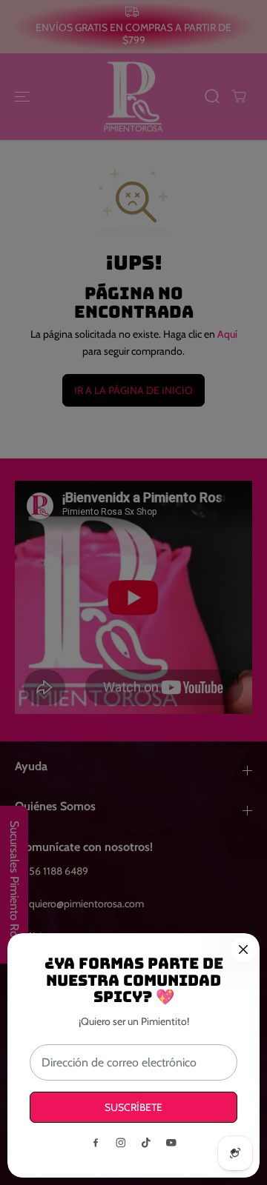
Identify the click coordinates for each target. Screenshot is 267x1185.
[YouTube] (171, 1142)
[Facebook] (95, 1142)
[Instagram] (121, 1142)
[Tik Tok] (146, 1142)
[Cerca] (243, 949)
